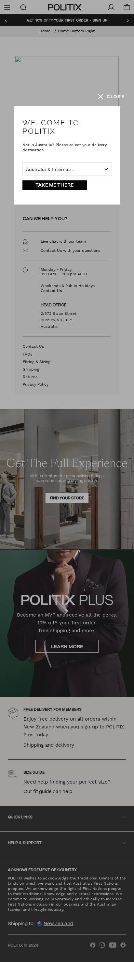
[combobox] (67, 169)
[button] (111, 96)
